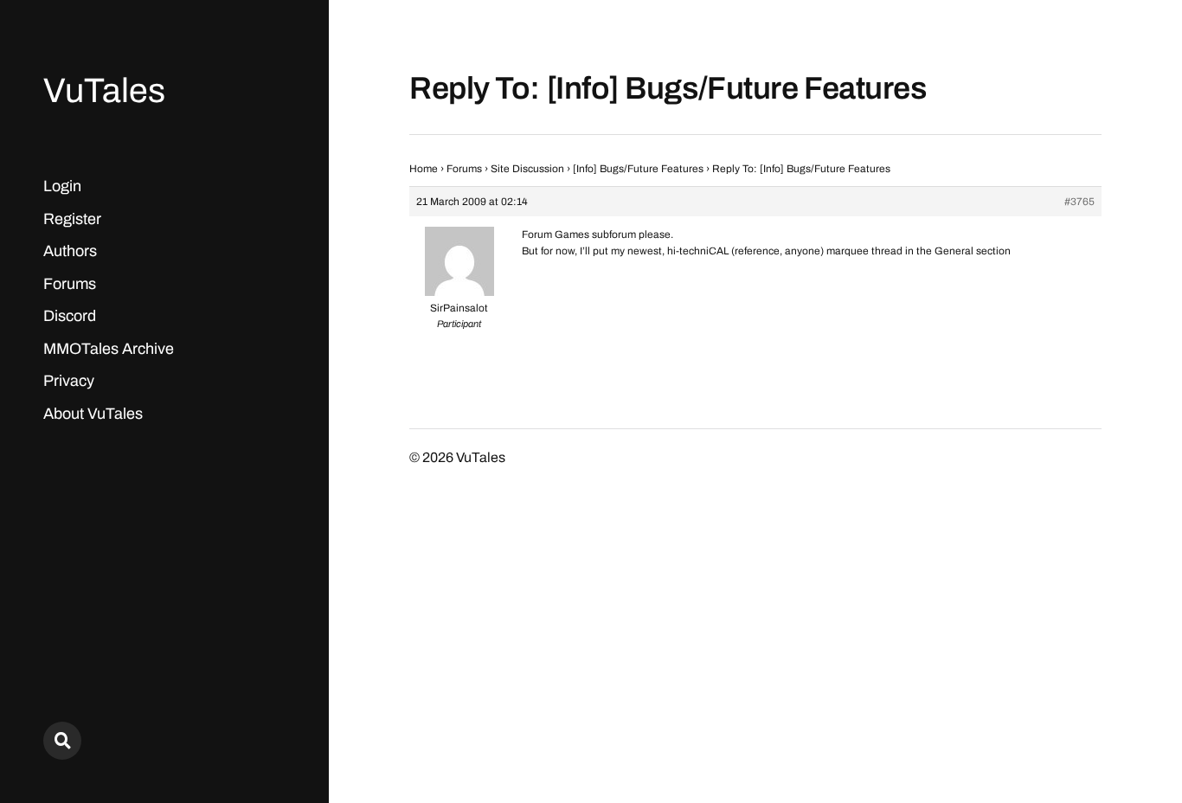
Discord (69, 315)
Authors (70, 251)
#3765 (1079, 202)
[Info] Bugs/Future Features (638, 169)
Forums (69, 283)
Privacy (68, 380)
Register (72, 219)
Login (62, 186)
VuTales (104, 90)
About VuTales (93, 413)
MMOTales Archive (108, 348)
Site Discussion (527, 169)
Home (423, 169)
